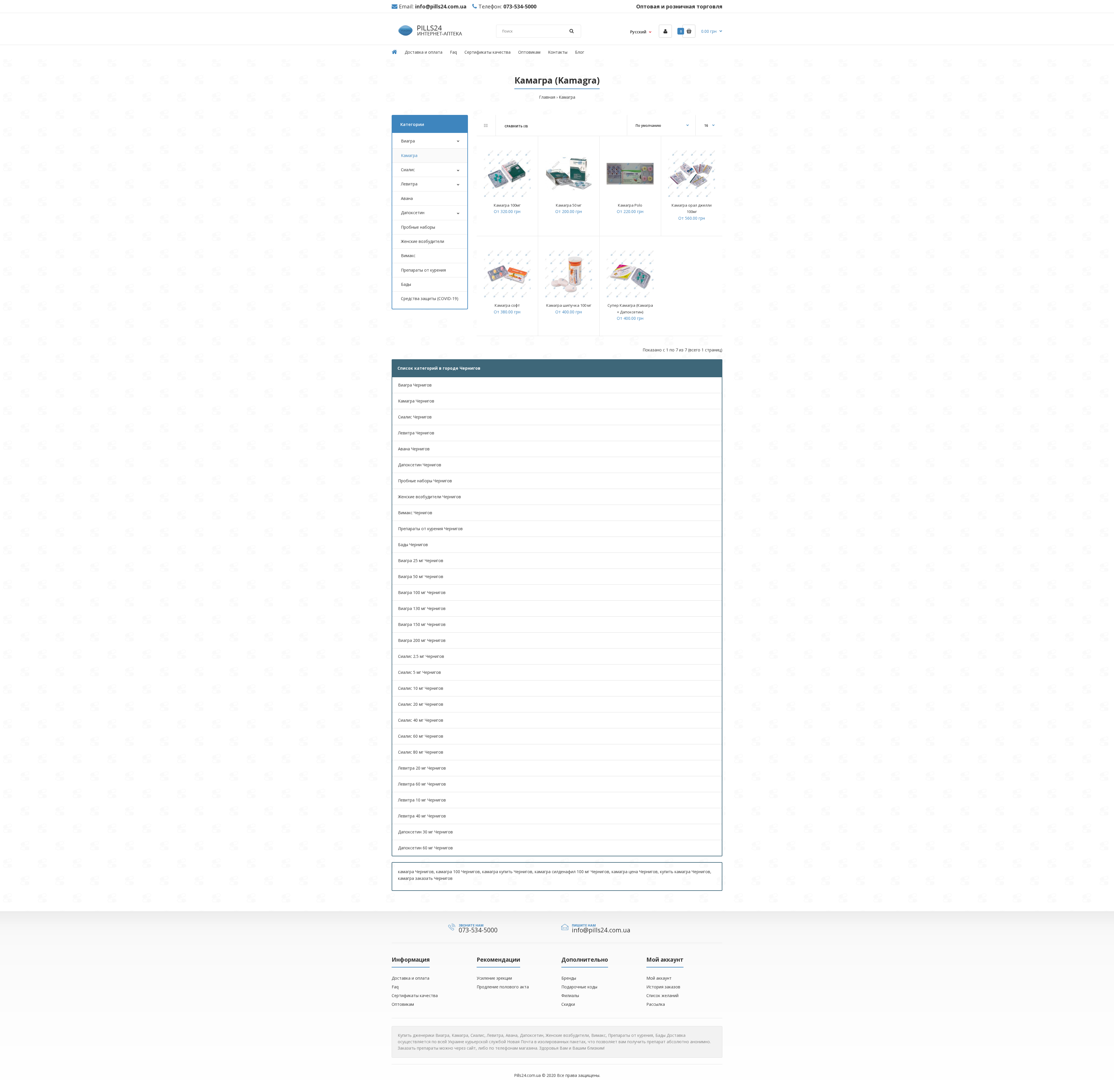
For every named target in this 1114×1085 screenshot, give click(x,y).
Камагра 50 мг (568, 205)
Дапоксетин (412, 212)
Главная (547, 97)
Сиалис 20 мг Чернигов (420, 704)
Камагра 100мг (507, 205)
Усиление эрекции (494, 978)
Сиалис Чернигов (415, 417)
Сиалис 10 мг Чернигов (420, 688)
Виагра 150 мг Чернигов (422, 624)
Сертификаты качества (415, 995)
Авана (407, 198)
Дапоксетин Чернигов (419, 464)
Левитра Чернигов (416, 433)
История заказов (663, 987)
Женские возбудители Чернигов (429, 496)
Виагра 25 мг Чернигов (420, 560)
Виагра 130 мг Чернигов (422, 608)
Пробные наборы (418, 227)
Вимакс (408, 255)
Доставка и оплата (410, 978)
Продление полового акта (503, 987)
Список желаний (662, 995)
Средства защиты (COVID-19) (429, 298)
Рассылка (655, 1004)
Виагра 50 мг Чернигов (420, 576)
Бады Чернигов (413, 544)
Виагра (408, 141)
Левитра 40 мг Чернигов (422, 816)
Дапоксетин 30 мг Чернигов (425, 832)
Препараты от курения (423, 270)
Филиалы (570, 995)
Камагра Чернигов (416, 401)
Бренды (568, 978)
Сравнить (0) (516, 126)
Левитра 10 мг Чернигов (422, 800)
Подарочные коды (579, 987)
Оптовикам (403, 1004)
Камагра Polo (630, 205)
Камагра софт (507, 305)
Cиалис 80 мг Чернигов (420, 752)
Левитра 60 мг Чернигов (422, 784)
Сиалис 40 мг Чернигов (420, 720)
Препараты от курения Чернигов (430, 528)
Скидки (568, 1004)
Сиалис (408, 169)
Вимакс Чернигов (415, 512)
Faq (395, 987)
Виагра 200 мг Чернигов (422, 640)
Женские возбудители (422, 241)
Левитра (409, 184)
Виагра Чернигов (415, 385)
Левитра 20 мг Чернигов (422, 768)
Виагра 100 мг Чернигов (422, 592)
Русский (638, 32)
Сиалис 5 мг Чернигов (419, 672)
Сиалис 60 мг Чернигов (420, 736)
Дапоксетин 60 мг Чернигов (425, 848)
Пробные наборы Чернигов (425, 480)
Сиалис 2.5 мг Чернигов (421, 656)
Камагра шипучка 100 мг (568, 305)
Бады (406, 284)
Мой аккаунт (659, 978)
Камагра (567, 97)
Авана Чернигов (414, 449)
